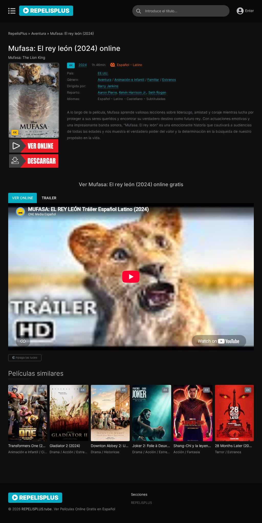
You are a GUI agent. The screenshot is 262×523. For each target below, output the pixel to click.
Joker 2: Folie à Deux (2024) (151, 446)
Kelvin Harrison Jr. (132, 92)
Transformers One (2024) (27, 446)
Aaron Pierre (107, 92)
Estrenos (169, 80)
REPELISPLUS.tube (36, 509)
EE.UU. (103, 73)
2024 (83, 65)
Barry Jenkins (108, 86)
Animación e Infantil (129, 80)
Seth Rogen (157, 92)
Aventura (38, 33)
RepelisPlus (49, 10)
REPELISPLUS (141, 503)
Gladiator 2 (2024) (65, 446)
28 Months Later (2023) (234, 446)
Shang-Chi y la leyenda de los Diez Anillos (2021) (192, 446)
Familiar (153, 80)
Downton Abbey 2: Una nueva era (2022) (110, 446)
